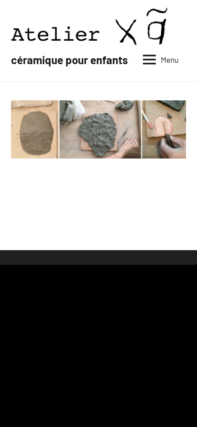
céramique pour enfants (69, 59)
